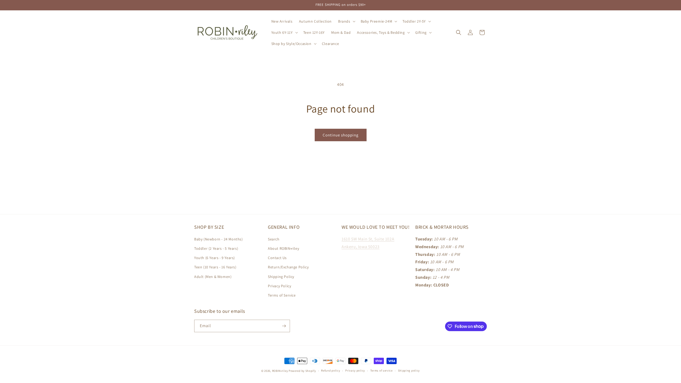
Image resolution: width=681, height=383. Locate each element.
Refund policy (330, 370)
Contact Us (277, 257)
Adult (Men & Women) (212, 276)
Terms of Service (282, 295)
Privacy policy (355, 370)
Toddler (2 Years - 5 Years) (216, 248)
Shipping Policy (281, 276)
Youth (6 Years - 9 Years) (214, 257)
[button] (346, 21)
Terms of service (381, 370)
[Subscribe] (284, 326)
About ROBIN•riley (283, 248)
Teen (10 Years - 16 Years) (215, 267)
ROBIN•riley (280, 371)
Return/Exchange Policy (288, 267)
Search (274, 239)
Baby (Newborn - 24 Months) (218, 239)
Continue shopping (341, 135)
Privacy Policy (279, 286)
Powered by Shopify (302, 371)
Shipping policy (409, 370)
